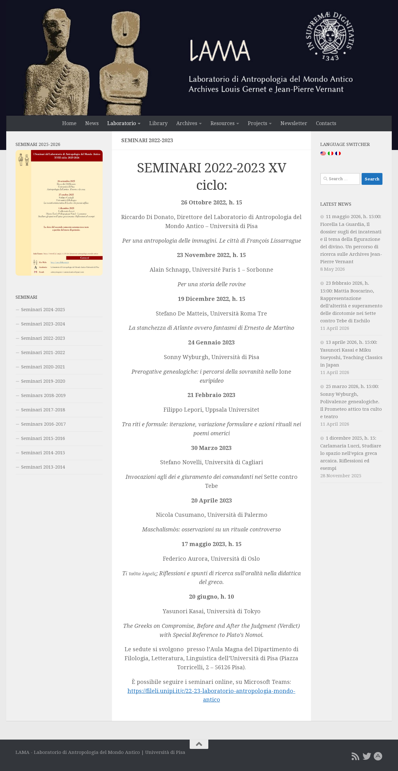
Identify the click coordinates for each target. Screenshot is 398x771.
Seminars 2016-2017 (43, 424)
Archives (186, 123)
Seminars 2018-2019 (43, 395)
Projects (257, 123)
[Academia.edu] (378, 756)
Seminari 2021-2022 (43, 352)
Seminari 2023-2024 (43, 324)
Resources (222, 123)
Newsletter (293, 123)
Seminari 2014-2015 (43, 453)
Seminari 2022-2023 (43, 338)
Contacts (326, 123)
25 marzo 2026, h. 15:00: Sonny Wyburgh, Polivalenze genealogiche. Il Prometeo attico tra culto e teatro (351, 401)
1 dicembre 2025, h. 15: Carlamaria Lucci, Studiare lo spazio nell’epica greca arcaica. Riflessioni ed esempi (350, 453)
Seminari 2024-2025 (43, 309)
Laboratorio (121, 123)
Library (158, 123)
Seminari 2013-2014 (43, 467)
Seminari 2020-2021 (43, 367)
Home (69, 123)
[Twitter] (367, 756)
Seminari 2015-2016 (43, 438)
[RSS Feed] (355, 756)
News (92, 123)
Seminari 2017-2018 (43, 410)
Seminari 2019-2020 (43, 381)
